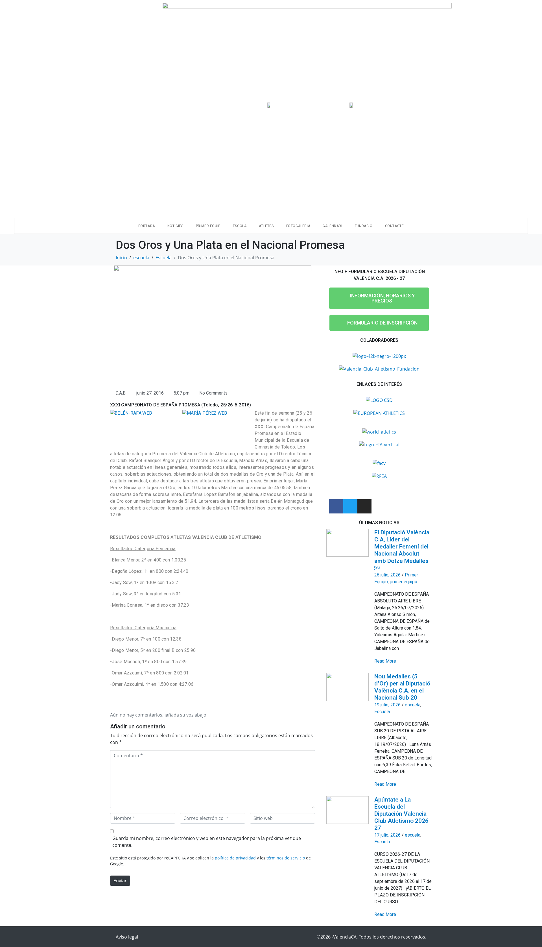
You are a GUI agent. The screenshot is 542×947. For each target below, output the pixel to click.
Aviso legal (127, 937)
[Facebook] (336, 506)
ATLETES (266, 226)
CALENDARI (332, 226)
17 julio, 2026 (387, 835)
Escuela (382, 711)
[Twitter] (350, 506)
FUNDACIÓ (364, 226)
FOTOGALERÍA (298, 226)
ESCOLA (240, 226)
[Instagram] (364, 506)
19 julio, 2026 (387, 704)
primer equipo (403, 581)
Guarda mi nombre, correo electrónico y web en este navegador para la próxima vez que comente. (206, 841)
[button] (379, 298)
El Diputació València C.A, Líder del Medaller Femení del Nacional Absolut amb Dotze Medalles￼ (401, 550)
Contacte (394, 226)
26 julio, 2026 (387, 575)
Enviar (120, 881)
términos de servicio (285, 858)
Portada (146, 226)
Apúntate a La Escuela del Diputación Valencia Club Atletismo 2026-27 (402, 813)
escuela (412, 704)
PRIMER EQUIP (208, 226)
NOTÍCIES (175, 226)
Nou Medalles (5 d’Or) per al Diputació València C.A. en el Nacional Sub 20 (402, 687)
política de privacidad (235, 858)
